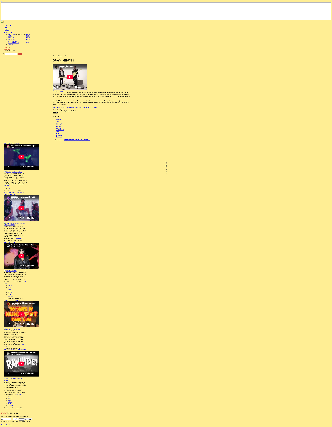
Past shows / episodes (20, 34)
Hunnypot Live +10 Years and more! (12, 300)
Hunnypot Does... (8, 32)
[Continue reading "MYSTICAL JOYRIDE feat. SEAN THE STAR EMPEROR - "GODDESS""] (15, 225)
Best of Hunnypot (13, 41)
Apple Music (75, 107)
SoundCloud (82, 107)
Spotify (9, 294)
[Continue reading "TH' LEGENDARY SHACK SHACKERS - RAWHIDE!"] (15, 380)
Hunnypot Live (8, 25)
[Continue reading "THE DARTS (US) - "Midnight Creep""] (13, 172)
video (57, 121)
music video (59, 123)
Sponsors (10, 44)
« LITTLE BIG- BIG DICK (69, 140)
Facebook (59, 107)
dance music (59, 137)
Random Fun (11, 37)
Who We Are (29, 37)
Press (27, 36)
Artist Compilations (13, 43)
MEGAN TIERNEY (60, 130)
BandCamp (94, 107)
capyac (57, 131)
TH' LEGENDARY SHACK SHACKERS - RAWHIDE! (15, 350)
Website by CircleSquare (6, 425)
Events (6, 27)
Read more (6, 185)
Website (55, 107)
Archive (28, 34)
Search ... (3, 54)
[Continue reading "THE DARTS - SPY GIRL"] (10, 271)
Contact (28, 39)
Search (20, 54)
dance (57, 133)
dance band (59, 135)
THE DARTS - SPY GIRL (9, 242)
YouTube (69, 107)
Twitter (64, 107)
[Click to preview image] (59, 91)
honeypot (58, 126)
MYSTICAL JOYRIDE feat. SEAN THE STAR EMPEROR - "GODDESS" (14, 193)
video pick (58, 119)
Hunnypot (6, 47)
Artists (6, 29)
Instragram (88, 107)
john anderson (59, 128)
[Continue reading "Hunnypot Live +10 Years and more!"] (13, 329)
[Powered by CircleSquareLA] (166, 11)
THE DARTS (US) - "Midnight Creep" (12, 143)
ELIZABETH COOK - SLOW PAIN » (82, 140)
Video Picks (7, 31)
